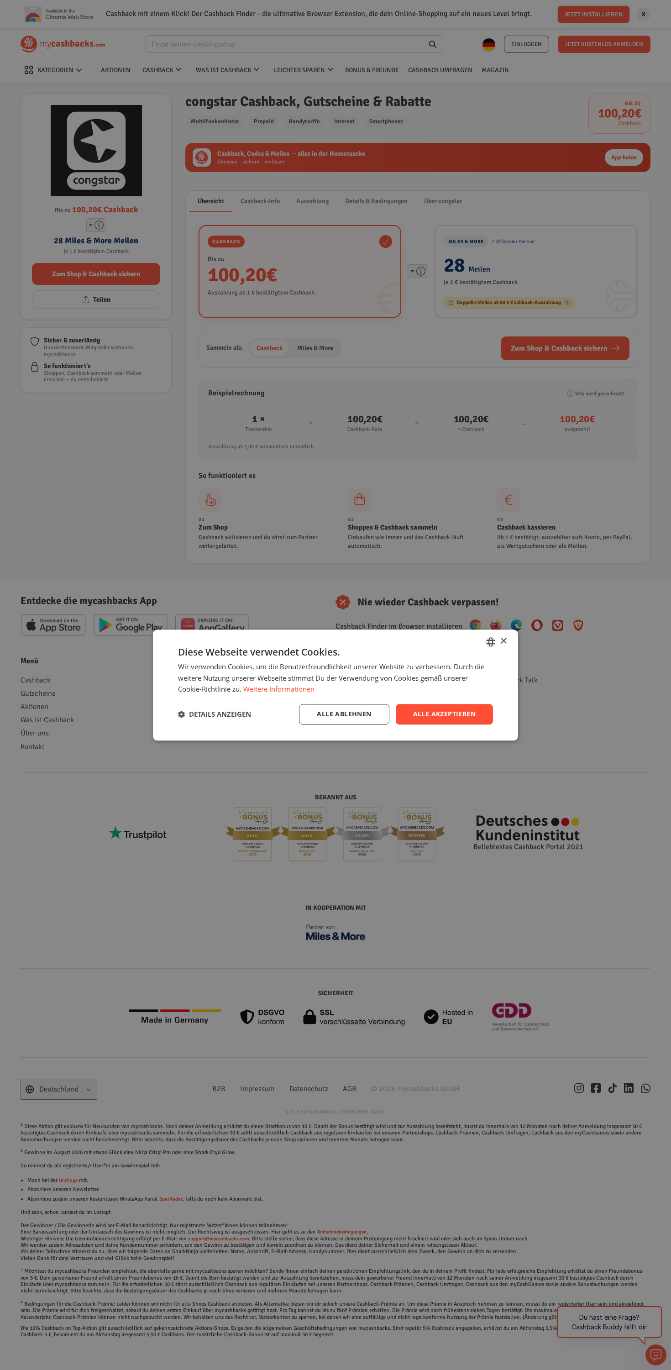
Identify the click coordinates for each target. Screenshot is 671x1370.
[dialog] (335, 685)
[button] (214, 714)
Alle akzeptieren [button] (444, 713)
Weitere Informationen (279, 689)
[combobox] (490, 641)
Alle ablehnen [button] (344, 713)
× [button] (503, 641)
